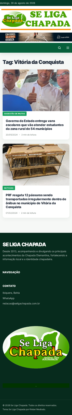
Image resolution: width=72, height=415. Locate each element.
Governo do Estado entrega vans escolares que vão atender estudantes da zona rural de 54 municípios (34, 125)
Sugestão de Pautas (14, 114)
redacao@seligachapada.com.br (21, 303)
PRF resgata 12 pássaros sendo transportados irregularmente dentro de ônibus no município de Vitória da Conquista (36, 201)
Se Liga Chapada (24, 244)
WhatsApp (9, 298)
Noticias (8, 188)
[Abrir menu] (68, 48)
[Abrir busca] (59, 48)
